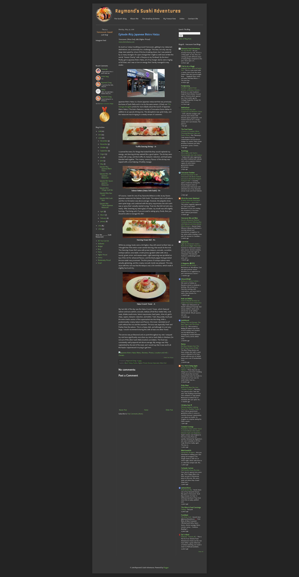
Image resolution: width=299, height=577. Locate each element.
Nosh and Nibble (186, 299)
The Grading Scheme (151, 19)
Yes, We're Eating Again (189, 366)
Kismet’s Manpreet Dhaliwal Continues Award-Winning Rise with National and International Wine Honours (191, 223)
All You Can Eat (103, 241)
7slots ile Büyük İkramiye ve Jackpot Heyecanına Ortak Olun (191, 302)
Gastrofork (184, 242)
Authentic (101, 244)
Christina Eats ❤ (186, 405)
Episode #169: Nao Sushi (106, 194)
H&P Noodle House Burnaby (190, 470)
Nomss (183, 344)
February (103, 218)
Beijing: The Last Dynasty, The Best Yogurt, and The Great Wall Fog (190, 324)
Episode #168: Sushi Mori (106, 199)
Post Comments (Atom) (135, 414)
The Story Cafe (186, 517)
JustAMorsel (185, 320)
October (103, 147)
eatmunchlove (186, 488)
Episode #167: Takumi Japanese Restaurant (106, 206)
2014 (100, 229)
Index (182, 19)
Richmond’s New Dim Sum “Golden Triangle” (189, 388)
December (104, 141)
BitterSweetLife (186, 450)
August (102, 154)
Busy (99, 249)
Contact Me (193, 19)
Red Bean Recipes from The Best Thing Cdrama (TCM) (190, 347)
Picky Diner (185, 385)
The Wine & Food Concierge (191, 507)
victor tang (105, 76)
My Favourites (169, 19)
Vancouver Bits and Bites (189, 218)
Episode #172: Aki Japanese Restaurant (105, 176)
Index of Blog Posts (185, 39)
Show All (200, 551)
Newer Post (123, 410)
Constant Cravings (187, 427)
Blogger (166, 568)
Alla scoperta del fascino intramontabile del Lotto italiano (191, 154)
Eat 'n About (185, 535)
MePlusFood (185, 108)
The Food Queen (186, 129)
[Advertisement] (103, 282)
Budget (100, 246)
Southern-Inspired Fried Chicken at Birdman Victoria (190, 89)
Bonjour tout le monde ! (189, 265)
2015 (100, 226)
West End (163, 363)
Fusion (135, 363)
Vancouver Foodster (188, 173)
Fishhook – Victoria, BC (188, 537)
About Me (134, 19)
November (104, 144)
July (101, 157)
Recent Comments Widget (106, 103)
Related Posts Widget (168, 357)
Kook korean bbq (186, 490)
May (102, 164)
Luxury (100, 258)
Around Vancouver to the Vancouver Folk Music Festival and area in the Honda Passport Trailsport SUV (191, 178)
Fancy (130, 363)
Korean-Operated (153, 363)
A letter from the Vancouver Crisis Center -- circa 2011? (190, 201)
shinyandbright (186, 279)
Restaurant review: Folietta (189, 281)
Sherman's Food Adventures (190, 49)
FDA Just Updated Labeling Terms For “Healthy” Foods (190, 408)
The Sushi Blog (120, 19)
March (102, 215)
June (102, 161)
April (102, 212)
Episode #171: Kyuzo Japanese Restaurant (106, 183)
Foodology (184, 151)
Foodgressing (185, 86)
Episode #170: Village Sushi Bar (106, 189)
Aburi (126, 363)
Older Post (169, 410)
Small (100, 263)
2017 (99, 135)
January (103, 221)
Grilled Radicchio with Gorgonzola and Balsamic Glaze (191, 110)
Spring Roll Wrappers (188, 452)
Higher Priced (142, 363)
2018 (100, 131)
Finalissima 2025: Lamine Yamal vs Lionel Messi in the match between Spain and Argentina (191, 431)
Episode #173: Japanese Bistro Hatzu (106, 169)
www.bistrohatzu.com (126, 42)
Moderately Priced (104, 260)
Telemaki (104, 69)
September (104, 151)
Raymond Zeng (106, 83)
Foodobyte (184, 515)
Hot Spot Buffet (186, 50)
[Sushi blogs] (104, 122)
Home (146, 410)
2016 (100, 138)
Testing (183, 509)
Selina (103, 90)
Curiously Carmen (187, 468)
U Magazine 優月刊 (188, 263)
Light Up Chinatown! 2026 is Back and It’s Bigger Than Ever (191, 245)
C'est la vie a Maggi (187, 66)
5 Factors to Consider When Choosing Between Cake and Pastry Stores (190, 133)
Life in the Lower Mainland (190, 198)
